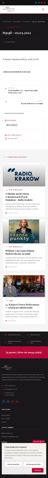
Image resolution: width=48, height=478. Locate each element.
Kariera (4, 422)
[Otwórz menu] (43, 9)
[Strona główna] (7, 368)
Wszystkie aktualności (13, 113)
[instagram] (44, 2)
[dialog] (24, 459)
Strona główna (7, 22)
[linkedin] (36, 2)
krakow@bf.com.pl (10, 389)
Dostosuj (38, 470)
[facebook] (39, 2)
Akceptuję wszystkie (33, 464)
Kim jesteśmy (6, 415)
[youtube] (41, 2)
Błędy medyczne (7, 433)
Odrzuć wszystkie (13, 464)
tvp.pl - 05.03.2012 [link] (38, 22)
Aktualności (26, 22)
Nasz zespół (6, 419)
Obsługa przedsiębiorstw (10, 437)
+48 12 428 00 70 (9, 386)
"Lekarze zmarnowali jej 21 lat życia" (17, 71)
